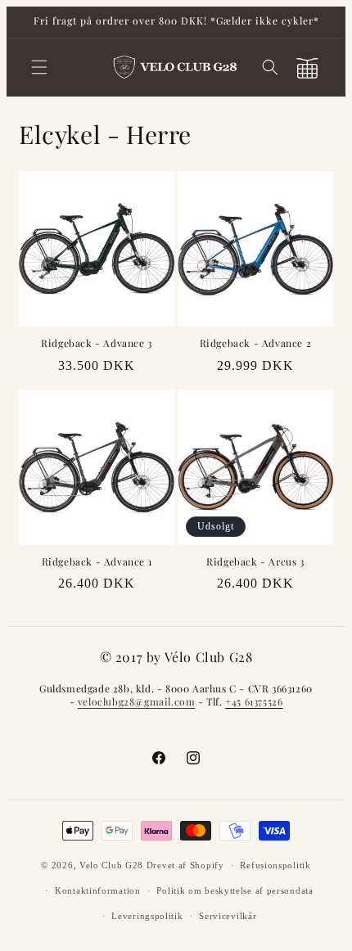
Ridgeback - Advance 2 (256, 343)
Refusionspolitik (275, 865)
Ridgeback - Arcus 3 (255, 562)
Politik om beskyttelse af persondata (234, 890)
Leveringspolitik (147, 916)
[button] (39, 67)
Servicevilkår (227, 916)
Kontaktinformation (98, 890)
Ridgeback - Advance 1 (97, 562)
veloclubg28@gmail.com (137, 701)
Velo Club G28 (111, 865)
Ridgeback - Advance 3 (96, 343)
